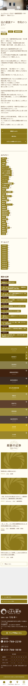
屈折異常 (14, 364)
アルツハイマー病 (5, 168)
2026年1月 (4, 260)
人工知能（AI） (5, 185)
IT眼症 (3, 164)
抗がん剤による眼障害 (6, 192)
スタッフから (5, 179)
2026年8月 (4, 245)
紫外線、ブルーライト (6, 204)
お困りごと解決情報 (6, 173)
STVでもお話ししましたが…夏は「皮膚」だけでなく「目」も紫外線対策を (14, 323)
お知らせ (4, 158)
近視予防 (4, 225)
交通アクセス (17, 684)
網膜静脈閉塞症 (14, 372)
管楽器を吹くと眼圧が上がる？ (8, 282)
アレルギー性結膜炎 (6, 171)
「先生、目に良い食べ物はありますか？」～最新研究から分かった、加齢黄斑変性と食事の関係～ (14, 288)
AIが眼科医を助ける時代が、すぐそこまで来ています (13, 306)
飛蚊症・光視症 (5, 227)
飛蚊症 (14, 395)
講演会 (3, 221)
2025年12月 (4, 262)
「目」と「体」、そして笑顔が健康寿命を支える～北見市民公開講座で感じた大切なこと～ (14, 294)
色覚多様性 (4, 219)
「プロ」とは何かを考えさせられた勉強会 (11, 311)
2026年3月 (4, 256)
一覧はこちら (7, 564)
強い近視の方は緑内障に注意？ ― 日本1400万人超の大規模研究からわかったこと (14, 335)
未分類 (3, 234)
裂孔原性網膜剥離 (14, 388)
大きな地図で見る (7, 597)
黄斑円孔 (4, 229)
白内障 (3, 194)
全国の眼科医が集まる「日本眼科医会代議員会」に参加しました (14, 329)
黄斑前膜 (4, 231)
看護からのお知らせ (6, 196)
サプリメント (5, 177)
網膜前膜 (4, 206)
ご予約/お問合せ (11, 684)
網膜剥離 (4, 208)
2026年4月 (4, 253)
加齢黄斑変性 (18, 31)
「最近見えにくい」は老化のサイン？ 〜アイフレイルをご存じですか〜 (14, 316)
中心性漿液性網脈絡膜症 (7, 183)
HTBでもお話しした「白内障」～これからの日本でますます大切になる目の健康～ (14, 300)
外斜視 (3, 189)
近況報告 (4, 33)
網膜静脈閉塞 (5, 215)
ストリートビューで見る (9, 601)
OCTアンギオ (5, 166)
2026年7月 (4, 247)
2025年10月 (4, 266)
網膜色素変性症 (5, 213)
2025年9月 (4, 268)
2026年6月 (4, 249)
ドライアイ (4, 181)
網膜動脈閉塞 (5, 210)
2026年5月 (4, 251)
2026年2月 (4, 258)
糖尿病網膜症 (5, 200)
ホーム (4, 684)
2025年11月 (4, 264)
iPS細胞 (3, 162)
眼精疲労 (4, 198)
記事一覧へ (14, 136)
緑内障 (3, 217)
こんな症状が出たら (6, 175)
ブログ (10, 31)
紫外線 (3, 202)
